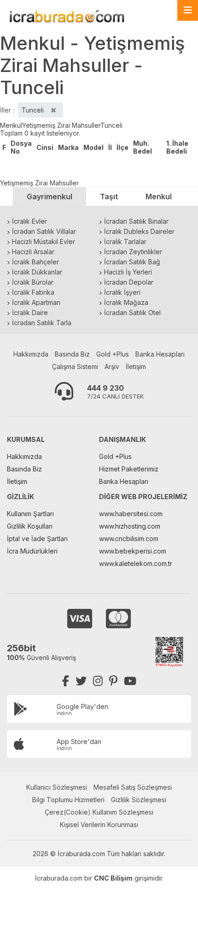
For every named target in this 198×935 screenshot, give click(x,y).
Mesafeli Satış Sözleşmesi (132, 787)
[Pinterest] (113, 681)
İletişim (136, 366)
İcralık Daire (30, 312)
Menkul (11, 125)
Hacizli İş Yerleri (128, 272)
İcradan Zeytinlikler (133, 252)
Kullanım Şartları (30, 514)
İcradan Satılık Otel (132, 312)
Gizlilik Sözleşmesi (138, 800)
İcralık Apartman (36, 302)
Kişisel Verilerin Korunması (99, 824)
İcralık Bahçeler (35, 262)
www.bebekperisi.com (132, 551)
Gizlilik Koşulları (29, 526)
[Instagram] (98, 681)
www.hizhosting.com (129, 526)
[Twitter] (81, 681)
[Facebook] (65, 681)
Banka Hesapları (160, 354)
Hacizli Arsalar (33, 252)
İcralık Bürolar (32, 282)
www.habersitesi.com (131, 514)
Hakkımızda (30, 354)
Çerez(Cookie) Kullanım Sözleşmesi (99, 812)
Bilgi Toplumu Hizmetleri (68, 800)
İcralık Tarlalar (125, 241)
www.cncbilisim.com (128, 538)
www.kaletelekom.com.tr (135, 563)
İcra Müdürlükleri (32, 551)
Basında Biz (72, 354)
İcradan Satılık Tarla (41, 323)
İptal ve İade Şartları (37, 538)
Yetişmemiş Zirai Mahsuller (61, 125)
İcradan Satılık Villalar (44, 231)
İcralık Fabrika (33, 292)
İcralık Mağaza (126, 302)
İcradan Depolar (128, 282)
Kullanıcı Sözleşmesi (56, 787)
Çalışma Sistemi (75, 366)
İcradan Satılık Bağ (132, 262)
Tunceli (111, 125)
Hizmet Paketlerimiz (128, 469)
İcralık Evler (29, 221)
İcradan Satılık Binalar (136, 221)
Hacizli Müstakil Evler (43, 241)
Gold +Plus (112, 354)
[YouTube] (130, 681)
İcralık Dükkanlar (37, 272)
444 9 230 (105, 388)
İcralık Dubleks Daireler (139, 231)
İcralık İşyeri (122, 292)
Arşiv (112, 366)
